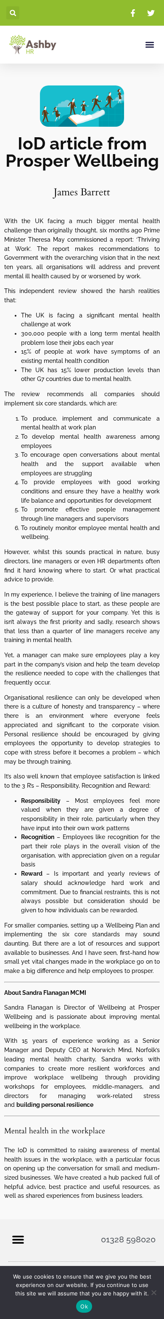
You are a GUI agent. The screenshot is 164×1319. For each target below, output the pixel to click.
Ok (84, 1306)
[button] (12, 12)
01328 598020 (128, 1239)
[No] (153, 1292)
